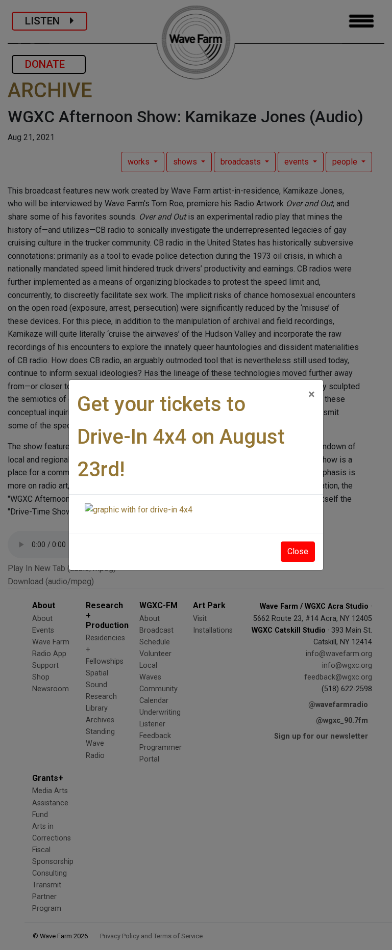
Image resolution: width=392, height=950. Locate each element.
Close (297, 551)
